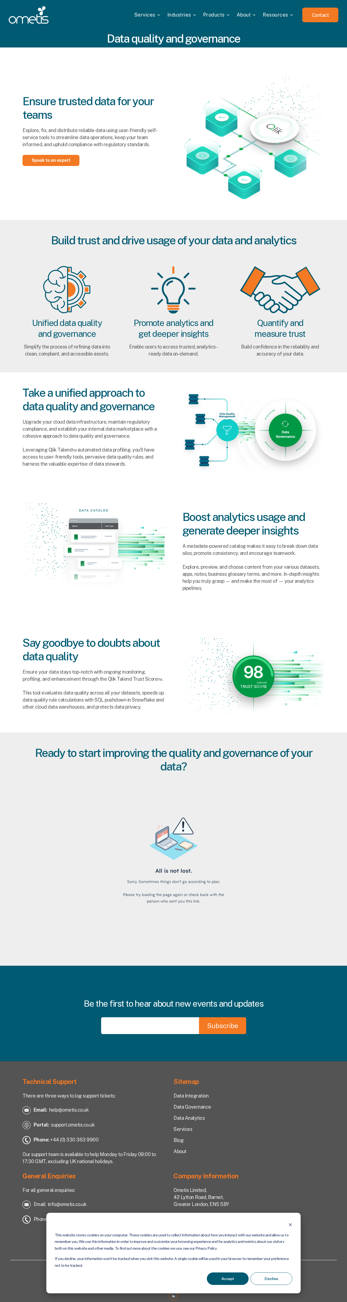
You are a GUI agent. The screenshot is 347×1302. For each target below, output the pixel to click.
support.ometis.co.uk (73, 1125)
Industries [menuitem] (179, 15)
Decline (271, 1278)
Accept (227, 1278)
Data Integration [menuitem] (191, 1096)
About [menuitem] (244, 15)
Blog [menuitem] (179, 1140)
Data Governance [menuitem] (192, 1107)
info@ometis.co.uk (67, 1204)
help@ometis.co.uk (69, 1110)
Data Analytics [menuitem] (189, 1118)
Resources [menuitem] (275, 15)
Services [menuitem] (144, 15)
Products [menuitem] (214, 15)
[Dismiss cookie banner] (290, 1224)
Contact (320, 15)
